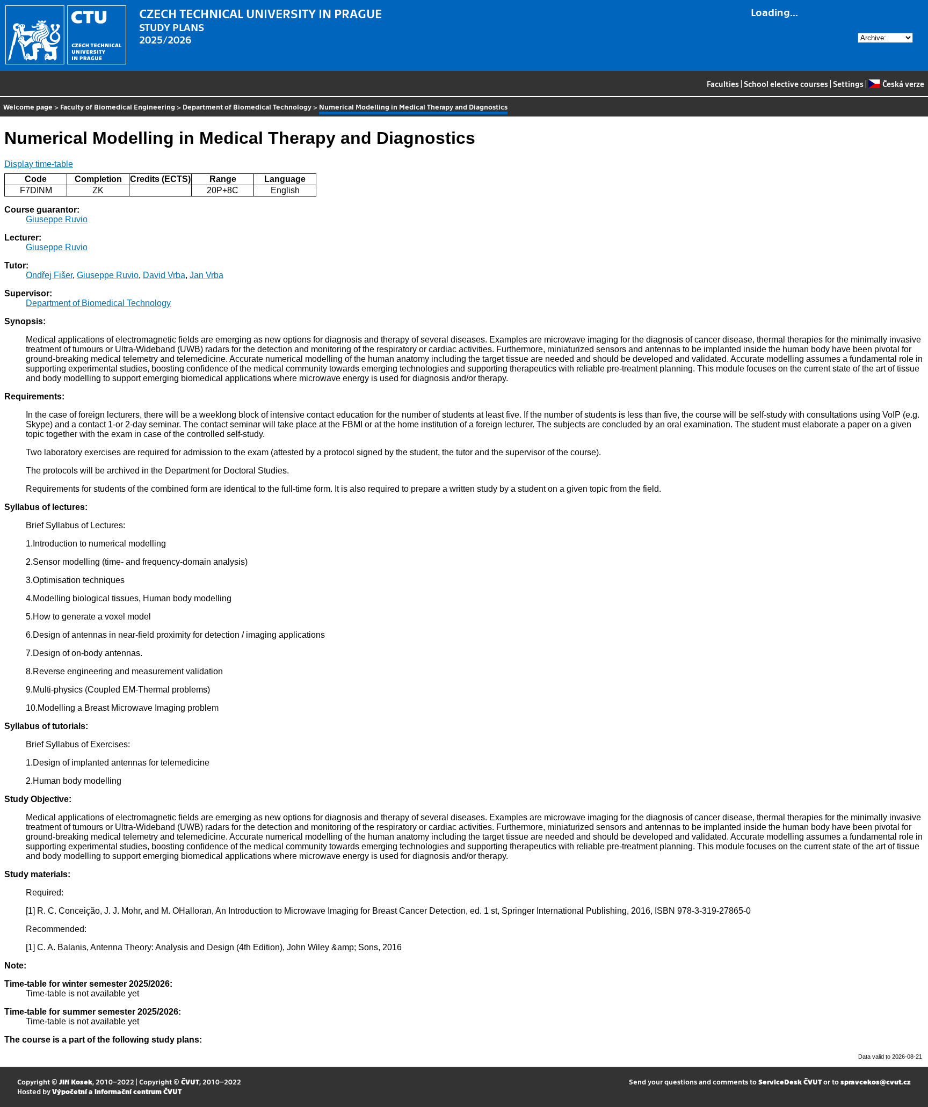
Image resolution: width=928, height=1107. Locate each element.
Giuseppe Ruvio (57, 219)
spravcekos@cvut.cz (875, 1081)
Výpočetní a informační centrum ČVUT (117, 1091)
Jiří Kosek (75, 1081)
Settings (848, 84)
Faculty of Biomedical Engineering (117, 107)
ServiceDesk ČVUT (790, 1081)
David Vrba (164, 275)
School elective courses (786, 84)
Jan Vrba (206, 275)
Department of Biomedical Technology (247, 107)
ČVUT (190, 1081)
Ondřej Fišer (49, 275)
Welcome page (28, 107)
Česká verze (903, 84)
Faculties (723, 84)
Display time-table (38, 164)
